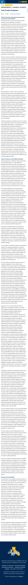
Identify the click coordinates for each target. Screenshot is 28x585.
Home (2, 14)
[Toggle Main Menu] (2, 2)
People (7, 14)
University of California (20, 567)
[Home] (13, 6)
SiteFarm (21, 576)
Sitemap (7, 569)
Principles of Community (7, 567)
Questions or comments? (8, 565)
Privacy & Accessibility (20, 565)
